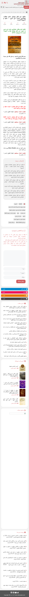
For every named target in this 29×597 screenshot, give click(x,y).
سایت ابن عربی (18, 216)
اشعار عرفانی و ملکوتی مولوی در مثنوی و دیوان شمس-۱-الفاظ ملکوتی (14, 547)
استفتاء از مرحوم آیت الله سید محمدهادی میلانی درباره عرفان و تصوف (14, 315)
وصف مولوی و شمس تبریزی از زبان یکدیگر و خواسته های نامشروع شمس (14, 536)
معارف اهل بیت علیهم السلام (19, 219)
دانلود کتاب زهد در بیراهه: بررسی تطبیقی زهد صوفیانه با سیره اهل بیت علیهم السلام (14, 307)
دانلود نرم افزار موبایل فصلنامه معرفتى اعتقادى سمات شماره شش (14, 196)
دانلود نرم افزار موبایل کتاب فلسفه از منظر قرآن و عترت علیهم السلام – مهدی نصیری (14, 181)
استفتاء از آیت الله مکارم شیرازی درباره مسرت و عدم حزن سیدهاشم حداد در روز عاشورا (14, 319)
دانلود (23, 12)
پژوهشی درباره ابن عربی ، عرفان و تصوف (17, 210)
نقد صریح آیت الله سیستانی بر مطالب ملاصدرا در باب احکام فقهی (14, 334)
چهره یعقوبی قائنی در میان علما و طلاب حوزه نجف (15, 356)
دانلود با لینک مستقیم (20, 112)
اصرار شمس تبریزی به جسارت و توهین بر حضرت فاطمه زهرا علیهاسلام (14, 571)
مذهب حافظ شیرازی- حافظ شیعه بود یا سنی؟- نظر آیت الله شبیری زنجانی (14, 576)
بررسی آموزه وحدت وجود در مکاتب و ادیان (16, 349)
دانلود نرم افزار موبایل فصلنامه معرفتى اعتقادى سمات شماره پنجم (14, 176)
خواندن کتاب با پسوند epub (10, 213)
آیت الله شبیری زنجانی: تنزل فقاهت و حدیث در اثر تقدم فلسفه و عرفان (14, 327)
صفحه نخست (23, 581)
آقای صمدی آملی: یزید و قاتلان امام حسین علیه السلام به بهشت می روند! (14, 541)
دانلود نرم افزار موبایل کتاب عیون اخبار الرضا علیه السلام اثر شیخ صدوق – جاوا (14, 191)
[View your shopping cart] (1, 7)
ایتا (13, 295)
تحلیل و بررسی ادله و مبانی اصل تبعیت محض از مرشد (14, 352)
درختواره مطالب (20, 410)
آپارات (13, 292)
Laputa (20, 204)
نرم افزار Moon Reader (20, 222)
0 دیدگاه (17, 24)
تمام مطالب (23, 213)
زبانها (5, 3)
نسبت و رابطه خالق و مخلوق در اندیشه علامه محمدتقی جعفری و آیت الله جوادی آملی (14, 311)
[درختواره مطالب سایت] (17, 470)
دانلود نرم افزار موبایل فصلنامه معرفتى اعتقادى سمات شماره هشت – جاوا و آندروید (14, 166)
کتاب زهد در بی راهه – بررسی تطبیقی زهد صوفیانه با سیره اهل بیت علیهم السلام (10, 375)
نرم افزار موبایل (11, 222)
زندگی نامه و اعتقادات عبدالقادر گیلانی (17, 331)
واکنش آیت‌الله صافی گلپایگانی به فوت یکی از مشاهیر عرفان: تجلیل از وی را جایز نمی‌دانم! (14, 338)
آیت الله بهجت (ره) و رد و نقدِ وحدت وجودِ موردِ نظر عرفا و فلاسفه (14, 586)
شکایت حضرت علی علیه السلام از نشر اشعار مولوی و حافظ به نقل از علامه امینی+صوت (14, 564)
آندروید (15, 204)
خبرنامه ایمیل (13, 298)
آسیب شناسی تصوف (13, 366)
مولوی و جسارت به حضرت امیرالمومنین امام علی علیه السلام (14, 558)
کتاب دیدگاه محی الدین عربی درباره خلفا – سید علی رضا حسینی (10, 400)
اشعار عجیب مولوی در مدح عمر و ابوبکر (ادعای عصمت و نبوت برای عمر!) (14, 553)
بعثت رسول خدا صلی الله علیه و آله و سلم (17, 207)
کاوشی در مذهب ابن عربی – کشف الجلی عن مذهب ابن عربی (10, 383)
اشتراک (4, 24)
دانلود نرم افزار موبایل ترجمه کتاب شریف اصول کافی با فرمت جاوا (14, 187)
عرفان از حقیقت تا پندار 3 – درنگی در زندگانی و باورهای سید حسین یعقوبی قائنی (10, 392)
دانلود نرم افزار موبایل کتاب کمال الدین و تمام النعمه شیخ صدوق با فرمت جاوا (14, 172)
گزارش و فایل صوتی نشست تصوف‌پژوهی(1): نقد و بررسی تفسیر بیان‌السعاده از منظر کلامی (14, 345)
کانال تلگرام (13, 289)
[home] (26, 12)
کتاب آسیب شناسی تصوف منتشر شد (18, 342)
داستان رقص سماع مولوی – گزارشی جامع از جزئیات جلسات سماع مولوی (14, 323)
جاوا (18, 213)
